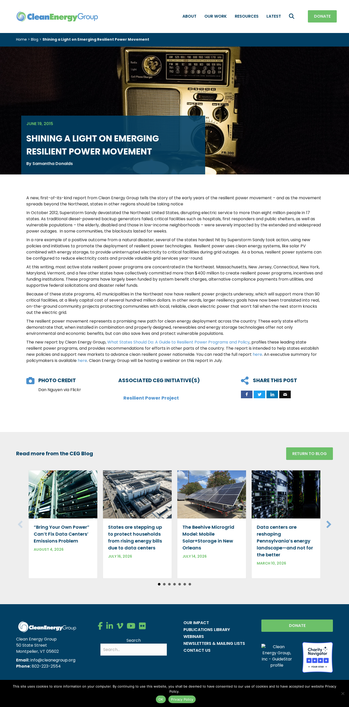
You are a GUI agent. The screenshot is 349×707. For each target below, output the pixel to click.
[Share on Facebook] (246, 394)
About (189, 16)
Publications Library (206, 630)
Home (21, 39)
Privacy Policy (182, 699)
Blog (34, 39)
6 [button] (184, 584)
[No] (342, 693)
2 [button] (164, 584)
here (257, 354)
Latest (273, 16)
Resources (247, 16)
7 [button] (190, 584)
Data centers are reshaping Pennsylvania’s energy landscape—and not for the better (285, 541)
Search (133, 640)
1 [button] (159, 584)
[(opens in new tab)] (317, 657)
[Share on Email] (285, 394)
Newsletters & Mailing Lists (214, 643)
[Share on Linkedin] (272, 394)
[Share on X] (259, 394)
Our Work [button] (215, 16)
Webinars (193, 636)
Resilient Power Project (151, 398)
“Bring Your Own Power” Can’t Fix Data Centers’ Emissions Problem (61, 534)
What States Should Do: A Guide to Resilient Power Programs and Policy (178, 342)
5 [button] (179, 584)
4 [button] (174, 584)
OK (160, 699)
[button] (292, 16)
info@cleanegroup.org (52, 660)
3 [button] (169, 584)
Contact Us (197, 650)
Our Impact (196, 623)
